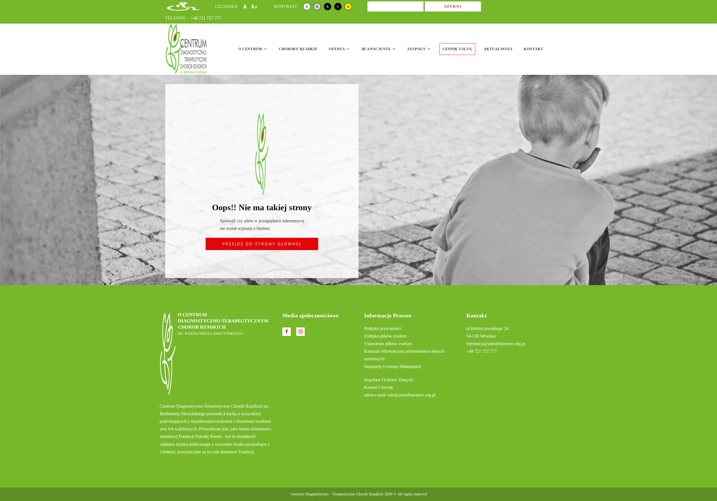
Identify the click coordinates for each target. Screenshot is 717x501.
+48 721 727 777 (206, 18)
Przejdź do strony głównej (261, 243)
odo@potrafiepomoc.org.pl (412, 395)
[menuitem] (253, 49)
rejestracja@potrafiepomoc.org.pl (495, 343)
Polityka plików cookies (385, 336)
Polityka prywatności (382, 328)
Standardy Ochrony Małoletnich (392, 366)
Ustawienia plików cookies (388, 343)
